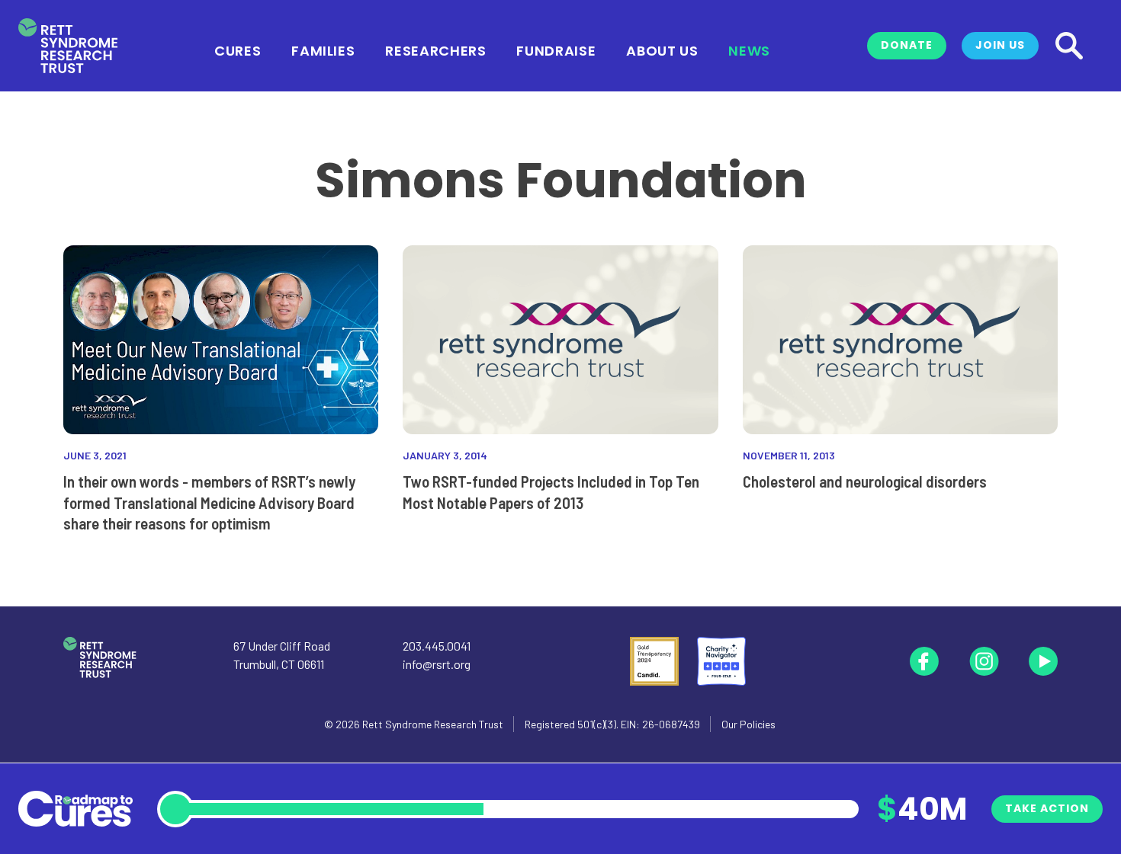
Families (323, 49)
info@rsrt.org (437, 664)
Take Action (1047, 808)
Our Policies (748, 724)
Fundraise (556, 49)
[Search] (1069, 45)
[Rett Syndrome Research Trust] (67, 46)
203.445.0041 (437, 645)
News (749, 49)
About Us (662, 49)
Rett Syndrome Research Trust (432, 724)
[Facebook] (924, 661)
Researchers (435, 49)
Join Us (1000, 45)
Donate (907, 45)
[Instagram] (983, 661)
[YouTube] (1043, 661)
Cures (237, 49)
